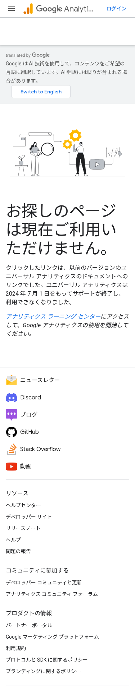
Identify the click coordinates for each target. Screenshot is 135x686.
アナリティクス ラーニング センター (53, 316)
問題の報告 (18, 551)
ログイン (116, 8)
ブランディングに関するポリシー (43, 671)
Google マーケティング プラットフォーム (52, 637)
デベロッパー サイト (29, 517)
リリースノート (23, 528)
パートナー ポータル (29, 625)
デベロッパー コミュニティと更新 (44, 582)
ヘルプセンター (23, 505)
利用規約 (16, 648)
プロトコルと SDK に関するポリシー (47, 660)
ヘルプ (13, 540)
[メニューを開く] (11, 8)
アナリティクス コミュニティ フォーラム (52, 594)
